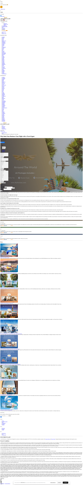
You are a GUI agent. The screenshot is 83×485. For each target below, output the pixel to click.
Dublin (3, 117)
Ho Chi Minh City (4, 107)
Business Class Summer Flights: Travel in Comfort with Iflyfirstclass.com (10, 364)
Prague (3, 109)
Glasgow (3, 112)
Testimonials (3, 423)
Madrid (3, 95)
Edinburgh (3, 119)
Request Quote (4, 33)
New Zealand (4, 53)
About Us (3, 127)
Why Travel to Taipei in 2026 (4, 318)
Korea (3, 55)
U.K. (2, 46)
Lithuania (3, 63)
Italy (2, 50)
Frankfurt (3, 93)
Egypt (3, 39)
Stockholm (3, 121)
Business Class (6, 24)
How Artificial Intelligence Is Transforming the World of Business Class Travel (11, 333)
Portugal (3, 61)
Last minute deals (4, 25)
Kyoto (3, 108)
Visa (2, 32)
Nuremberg (3, 113)
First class (3, 428)
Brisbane (3, 104)
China (3, 38)
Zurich (3, 87)
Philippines (3, 54)
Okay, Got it (2, 478)
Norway (3, 60)
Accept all (65, 482)
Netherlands (3, 42)
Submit (10, 415)
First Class (5, 23)
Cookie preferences (7, 483)
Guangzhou (3, 105)
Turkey (3, 45)
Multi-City (3, 151)
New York (3, 83)
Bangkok (3, 86)
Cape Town (3, 100)
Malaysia (3, 41)
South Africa (4, 52)
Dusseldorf (3, 102)
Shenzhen (3, 106)
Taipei (3, 96)
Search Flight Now (3, 161)
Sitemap (3, 424)
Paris (2, 91)
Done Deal (4, 30)
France (3, 51)
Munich (3, 82)
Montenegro (3, 64)
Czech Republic (4, 73)
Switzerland (3, 43)
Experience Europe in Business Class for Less (6, 303)
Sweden (3, 56)
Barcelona (3, 94)
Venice (3, 99)
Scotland (3, 57)
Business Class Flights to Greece (4, 257)
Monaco (3, 59)
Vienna (3, 116)
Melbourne (3, 98)
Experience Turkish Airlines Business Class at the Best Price (8, 272)
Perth (3, 90)
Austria (3, 72)
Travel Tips (3, 28)
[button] (1, 12)
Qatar (3, 49)
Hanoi (3, 110)
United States (4, 47)
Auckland (3, 78)
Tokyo (3, 92)
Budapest (3, 115)
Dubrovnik (3, 120)
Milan (3, 97)
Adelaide (3, 77)
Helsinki (3, 111)
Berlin (3, 80)
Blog (2, 27)
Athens (3, 118)
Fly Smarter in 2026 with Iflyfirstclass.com (6, 394)
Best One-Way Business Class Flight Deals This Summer (8, 379)
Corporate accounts (4, 26)
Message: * (1, 189)
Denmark (3, 70)
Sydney (3, 89)
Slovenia (3, 67)
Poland (3, 65)
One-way (3, 150)
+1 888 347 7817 (2, 131)
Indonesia (3, 62)
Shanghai (3, 88)
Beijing (3, 79)
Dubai (3, 81)
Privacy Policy (2, 483)
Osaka (3, 84)
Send (1, 190)
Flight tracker (4, 433)
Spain (3, 48)
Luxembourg (4, 68)
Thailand (3, 44)
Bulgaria (3, 71)
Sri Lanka (3, 66)
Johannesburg (4, 101)
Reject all (59, 482)
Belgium (3, 37)
